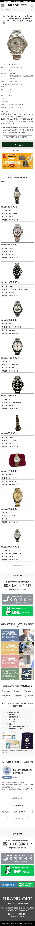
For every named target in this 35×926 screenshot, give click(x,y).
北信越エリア (29, 691)
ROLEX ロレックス (13, 64)
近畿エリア (18, 691)
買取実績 (8, 10)
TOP (2, 10)
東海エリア (7, 696)
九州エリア (30, 696)
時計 (10, 70)
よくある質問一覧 (17, 819)
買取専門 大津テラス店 (15, 107)
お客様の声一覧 (17, 798)
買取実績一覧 (17, 565)
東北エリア (18, 696)
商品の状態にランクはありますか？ (13, 812)
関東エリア (7, 691)
